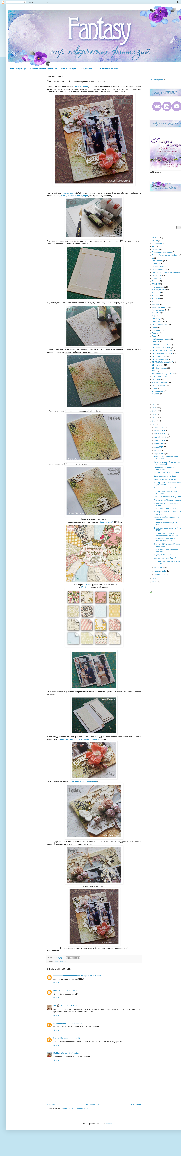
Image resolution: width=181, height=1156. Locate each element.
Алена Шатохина (81, 87)
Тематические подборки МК (163, 374)
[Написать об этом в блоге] (70, 957)
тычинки (95, 739)
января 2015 (159, 574)
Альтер (155, 241)
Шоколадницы (157, 391)
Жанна (56, 1038)
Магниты (155, 304)
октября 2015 (160, 434)
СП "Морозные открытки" (162, 351)
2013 (154, 582)
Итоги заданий (158, 287)
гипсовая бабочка (89, 781)
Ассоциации (157, 244)
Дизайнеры (156, 275)
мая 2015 (158, 450)
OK (54, 1006)
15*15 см (84, 587)
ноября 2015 (159, 430)
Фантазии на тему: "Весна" (165, 488)
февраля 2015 (160, 571)
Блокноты (156, 249)
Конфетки (156, 299)
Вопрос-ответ (157, 267)
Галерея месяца (158, 270)
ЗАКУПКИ (156, 284)
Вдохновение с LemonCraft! (165, 476)
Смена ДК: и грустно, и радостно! (167, 497)
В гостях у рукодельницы (162, 252)
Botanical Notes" (106, 522)
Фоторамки (156, 379)
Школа (154, 388)
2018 (154, 414)
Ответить (57, 983)
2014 (154, 578)
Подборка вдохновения (161, 339)
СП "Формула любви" (160, 359)
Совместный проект (160, 345)
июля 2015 (158, 444)
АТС (153, 246)
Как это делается (60, 961)
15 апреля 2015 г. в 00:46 (68, 991)
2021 (154, 404)
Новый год (156, 319)
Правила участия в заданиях (43, 69)
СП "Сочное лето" (159, 356)
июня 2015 (158, 447)
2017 (154, 418)
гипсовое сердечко (82, 739)
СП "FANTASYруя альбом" (162, 362)
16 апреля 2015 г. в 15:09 (71, 1053)
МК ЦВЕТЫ (156, 313)
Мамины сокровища (160, 307)
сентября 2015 (160, 437)
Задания (155, 281)
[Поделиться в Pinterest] (78, 957)
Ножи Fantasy (157, 322)
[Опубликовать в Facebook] (75, 957)
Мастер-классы (158, 310)
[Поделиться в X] (73, 957)
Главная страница (17, 69)
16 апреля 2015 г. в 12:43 (70, 1038)
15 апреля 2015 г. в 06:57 (70, 1006)
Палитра (155, 333)
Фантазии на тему (159, 377)
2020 (154, 408)
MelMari (56, 1053)
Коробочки (156, 301)
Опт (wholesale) (87, 69)
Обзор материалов (159, 325)
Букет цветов (75, 781)
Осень (154, 327)
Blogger (109, 1124)
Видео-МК (156, 264)
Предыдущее (135, 1105)
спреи (85, 196)
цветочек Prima (66, 739)
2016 (154, 421)
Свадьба (155, 342)
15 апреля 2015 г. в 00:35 (91, 976)
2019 (154, 411)
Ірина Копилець (59, 1023)
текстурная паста (74, 196)
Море (154, 316)
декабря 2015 (160, 427)
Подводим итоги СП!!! (162, 555)
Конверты (156, 296)
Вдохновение (157, 261)
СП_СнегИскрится (159, 368)
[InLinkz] (151, 592)
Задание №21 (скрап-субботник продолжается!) (167, 545)
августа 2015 (159, 440)
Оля (55, 991)
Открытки (156, 330)
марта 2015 (159, 568)
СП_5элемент (157, 365)
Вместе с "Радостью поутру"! (165, 479)
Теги (153, 371)
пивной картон (69, 193)
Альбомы (155, 238)
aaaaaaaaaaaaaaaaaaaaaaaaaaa (66, 976)
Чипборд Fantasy (159, 385)
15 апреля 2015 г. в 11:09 (77, 1023)
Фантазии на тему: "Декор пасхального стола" (164, 540)
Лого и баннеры (68, 69)
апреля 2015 (159, 454)
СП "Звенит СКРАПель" (161, 348)
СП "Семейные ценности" (162, 353)
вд (153, 258)
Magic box (156, 394)
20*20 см (87, 584)
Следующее (52, 1105)
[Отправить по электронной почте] (67, 957)
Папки (154, 336)
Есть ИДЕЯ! (156, 278)
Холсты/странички (159, 382)
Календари (156, 293)
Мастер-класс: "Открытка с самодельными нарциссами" (166, 534)
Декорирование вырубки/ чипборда (166, 272)
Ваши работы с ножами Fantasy (164, 255)
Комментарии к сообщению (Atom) (74, 1109)
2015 (154, 424)
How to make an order (108, 69)
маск (63, 196)
